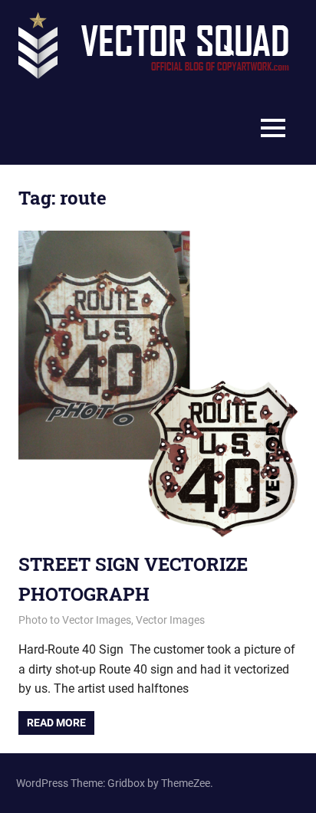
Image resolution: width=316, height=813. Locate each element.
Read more (56, 722)
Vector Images (170, 620)
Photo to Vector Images (74, 620)
